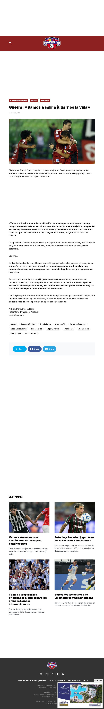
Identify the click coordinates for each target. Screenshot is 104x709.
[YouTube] (57, 674)
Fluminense (69, 329)
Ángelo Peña (45, 324)
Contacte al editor (57, 680)
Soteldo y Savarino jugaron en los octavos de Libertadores (74, 539)
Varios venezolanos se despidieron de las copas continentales (25, 540)
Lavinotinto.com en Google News (31, 680)
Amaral (13, 324)
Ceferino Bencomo (78, 324)
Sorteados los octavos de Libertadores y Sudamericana (74, 596)
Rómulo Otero (31, 333)
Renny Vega (16, 333)
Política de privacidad (78, 680)
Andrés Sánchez (28, 324)
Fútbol (34, 100)
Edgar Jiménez (53, 329)
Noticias (45, 100)
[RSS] (63, 674)
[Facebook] (47, 674)
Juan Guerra (83, 329)
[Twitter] (41, 674)
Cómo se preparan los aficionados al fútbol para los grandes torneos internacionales (28, 599)
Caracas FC (60, 324)
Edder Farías (36, 329)
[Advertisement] (52, 18)
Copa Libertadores (18, 100)
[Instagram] (52, 674)
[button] (10, 43)
